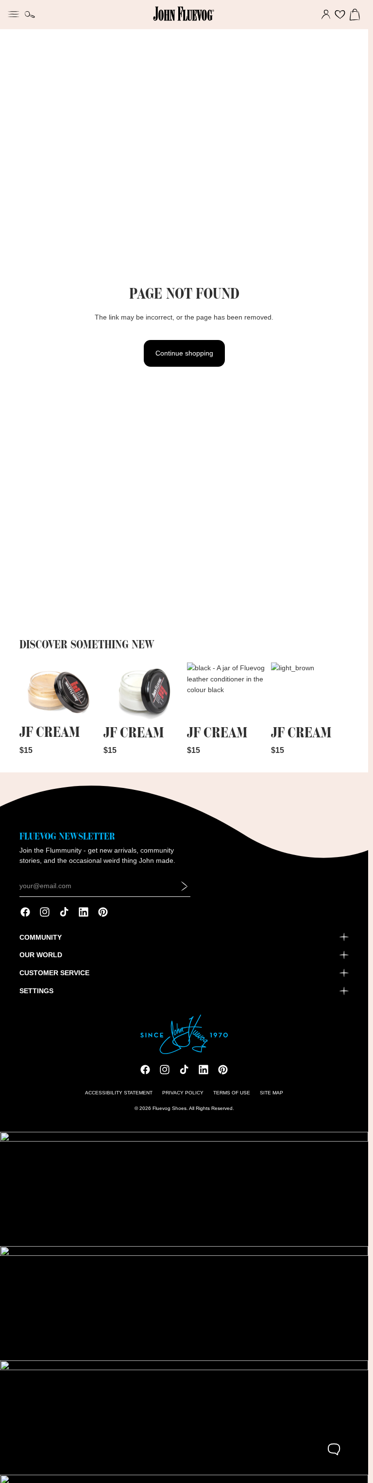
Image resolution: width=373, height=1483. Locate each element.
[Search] (30, 14)
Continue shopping (184, 353)
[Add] (82, 706)
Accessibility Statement (119, 1092)
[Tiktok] (64, 912)
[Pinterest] (103, 912)
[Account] (326, 14)
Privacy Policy (182, 1092)
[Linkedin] (83, 912)
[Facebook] (25, 912)
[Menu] (13, 13)
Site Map (271, 1092)
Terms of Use (231, 1092)
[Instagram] (45, 912)
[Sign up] (184, 886)
